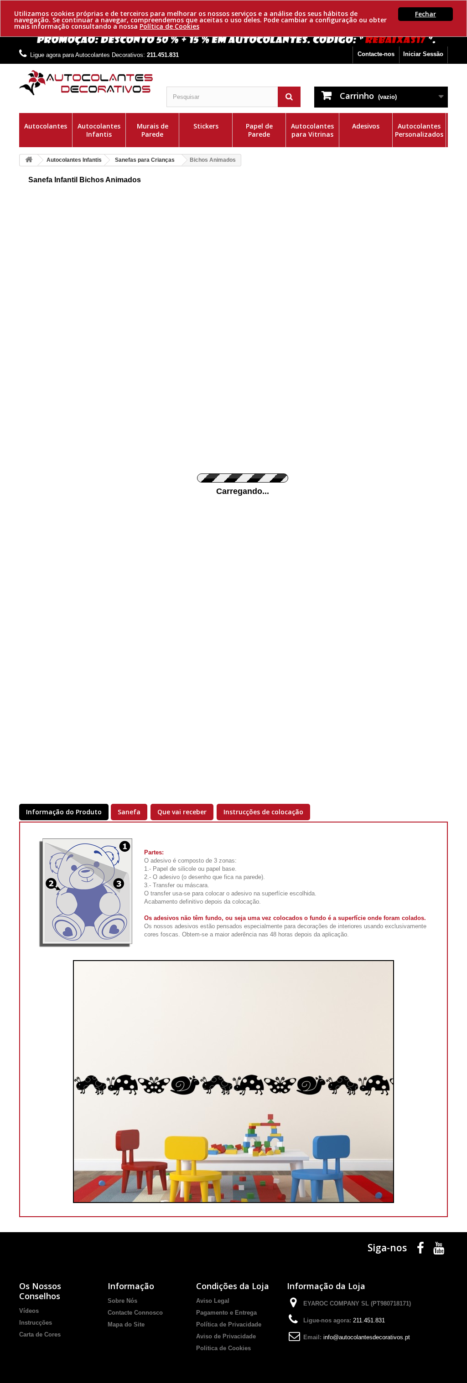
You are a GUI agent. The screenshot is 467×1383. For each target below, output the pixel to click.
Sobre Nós (122, 1300)
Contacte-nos (376, 54)
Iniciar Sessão (423, 54)
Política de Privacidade (228, 1324)
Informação (131, 1285)
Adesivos (365, 126)
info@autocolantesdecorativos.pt (366, 1337)
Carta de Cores (40, 1334)
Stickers (205, 126)
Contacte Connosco (135, 1312)
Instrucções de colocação (263, 811)
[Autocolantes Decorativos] (86, 83)
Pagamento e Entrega (226, 1312)
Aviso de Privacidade (226, 1336)
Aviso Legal (212, 1300)
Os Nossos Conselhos (40, 1290)
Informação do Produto (64, 811)
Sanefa (129, 811)
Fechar (425, 14)
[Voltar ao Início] (28, 160)
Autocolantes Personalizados (419, 130)
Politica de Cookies (223, 1348)
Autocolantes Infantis (99, 130)
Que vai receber (182, 811)
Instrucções (35, 1322)
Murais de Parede (152, 130)
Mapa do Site (126, 1324)
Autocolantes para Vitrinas (312, 130)
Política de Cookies (169, 26)
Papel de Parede (259, 130)
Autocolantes (45, 126)
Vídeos (29, 1310)
